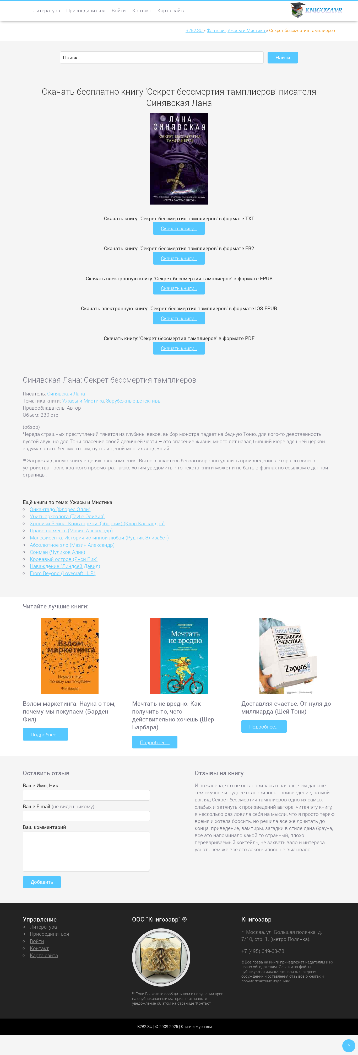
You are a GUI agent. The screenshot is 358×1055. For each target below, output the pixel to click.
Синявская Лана (66, 393)
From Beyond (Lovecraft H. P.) (62, 573)
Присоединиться (85, 10)
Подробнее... (45, 734)
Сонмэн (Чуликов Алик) (57, 552)
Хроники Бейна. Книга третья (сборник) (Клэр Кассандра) (97, 523)
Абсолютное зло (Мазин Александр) (72, 545)
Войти (119, 10)
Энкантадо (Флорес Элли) (60, 509)
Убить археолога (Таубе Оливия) (67, 516)
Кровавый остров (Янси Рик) (63, 559)
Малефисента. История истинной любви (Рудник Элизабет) (99, 537)
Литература (46, 10)
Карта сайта (172, 10)
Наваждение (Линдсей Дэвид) (65, 566)
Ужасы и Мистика (83, 400)
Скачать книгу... (179, 228)
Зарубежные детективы (133, 400)
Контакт (141, 10)
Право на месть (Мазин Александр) (71, 530)
